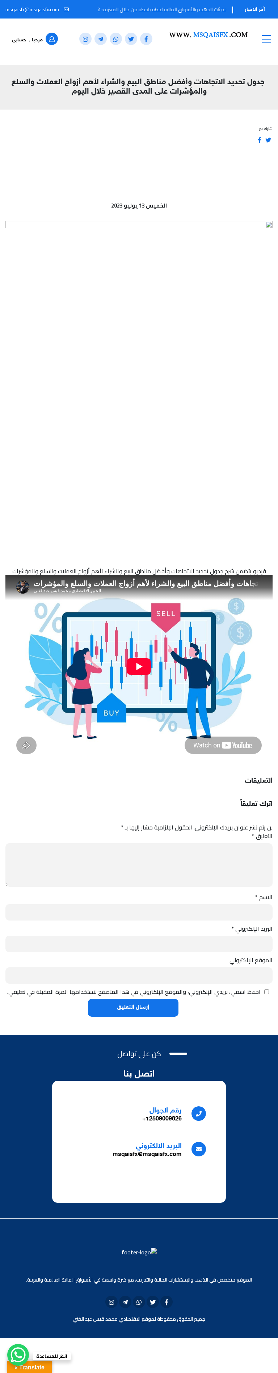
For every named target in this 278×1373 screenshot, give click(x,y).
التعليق (262, 836)
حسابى (19, 40)
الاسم (264, 897)
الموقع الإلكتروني (251, 960)
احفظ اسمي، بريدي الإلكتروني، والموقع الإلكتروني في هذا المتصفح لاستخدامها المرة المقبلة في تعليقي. (134, 991)
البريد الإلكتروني (252, 928)
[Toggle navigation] (266, 38)
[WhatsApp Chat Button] (18, 1355)
